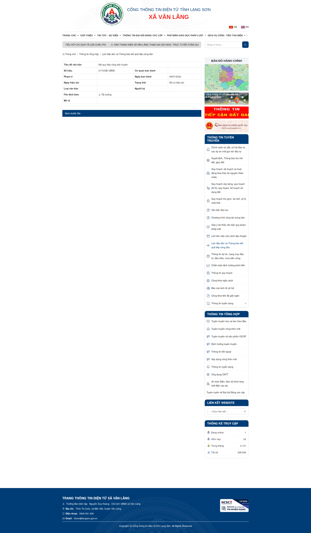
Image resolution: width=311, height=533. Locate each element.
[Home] (112, 13)
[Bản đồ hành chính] (227, 77)
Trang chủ (70, 54)
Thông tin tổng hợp (89, 54)
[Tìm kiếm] (245, 44)
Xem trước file (73, 113)
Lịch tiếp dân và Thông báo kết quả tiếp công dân (127, 54)
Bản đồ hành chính (226, 60)
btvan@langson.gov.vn (85, 518)
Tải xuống (106, 94)
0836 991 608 (86, 513)
